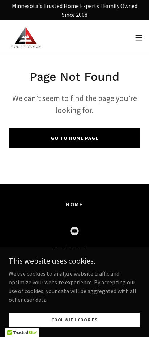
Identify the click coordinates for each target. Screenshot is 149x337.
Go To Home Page (74, 138)
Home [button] (74, 204)
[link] (25, 37)
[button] (139, 38)
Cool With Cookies (74, 319)
